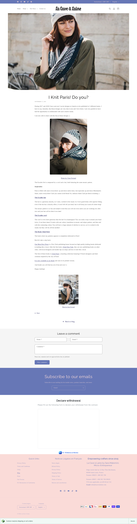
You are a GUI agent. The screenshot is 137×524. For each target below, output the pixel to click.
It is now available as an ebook (45, 260)
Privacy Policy (21, 463)
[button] (25, 9)
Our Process (20, 479)
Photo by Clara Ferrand (68, 178)
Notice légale (55, 463)
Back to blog (70, 321)
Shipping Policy (56, 473)
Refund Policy (56, 466)
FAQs (18, 469)
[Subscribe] (83, 388)
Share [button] (38, 313)
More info (133, 520)
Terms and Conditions (23, 466)
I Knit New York (68, 247)
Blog (18, 473)
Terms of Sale (56, 476)
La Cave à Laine (26, 513)
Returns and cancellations (59, 482)
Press (18, 476)
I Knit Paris (55, 254)
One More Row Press (41, 244)
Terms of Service (57, 479)
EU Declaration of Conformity (26, 482)
